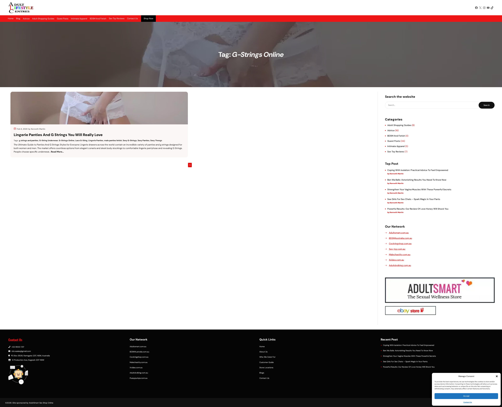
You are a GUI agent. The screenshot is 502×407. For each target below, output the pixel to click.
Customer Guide (266, 362)
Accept (466, 396)
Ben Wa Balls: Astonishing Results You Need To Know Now (416, 179)
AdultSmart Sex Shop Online (41, 403)
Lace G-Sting (81, 140)
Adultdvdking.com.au (400, 265)
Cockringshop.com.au (400, 243)
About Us (263, 352)
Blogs (261, 373)
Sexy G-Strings (130, 140)
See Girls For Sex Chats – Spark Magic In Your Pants (413, 199)
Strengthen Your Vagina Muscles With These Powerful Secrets (419, 189)
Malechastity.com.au (399, 254)
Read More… (57, 151)
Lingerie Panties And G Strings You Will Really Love (58, 135)
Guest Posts (393, 141)
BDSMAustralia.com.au (400, 238)
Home (10, 18)
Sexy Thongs (156, 140)
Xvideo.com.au (396, 259)
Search (487, 105)
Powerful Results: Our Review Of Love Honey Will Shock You (417, 208)
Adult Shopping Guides (399, 125)
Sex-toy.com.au (397, 249)
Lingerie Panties (95, 140)
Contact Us (467, 402)
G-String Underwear (48, 140)
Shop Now (148, 18)
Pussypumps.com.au (138, 378)
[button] (496, 376)
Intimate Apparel (396, 146)
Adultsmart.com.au (399, 232)
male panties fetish (113, 140)
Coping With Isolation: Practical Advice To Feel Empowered (417, 170)
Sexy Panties (143, 140)
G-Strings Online (66, 140)
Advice (391, 130)
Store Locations (266, 367)
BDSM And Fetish (396, 135)
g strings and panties (28, 140)
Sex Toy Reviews (116, 18)
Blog (18, 18)
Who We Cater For (267, 357)
